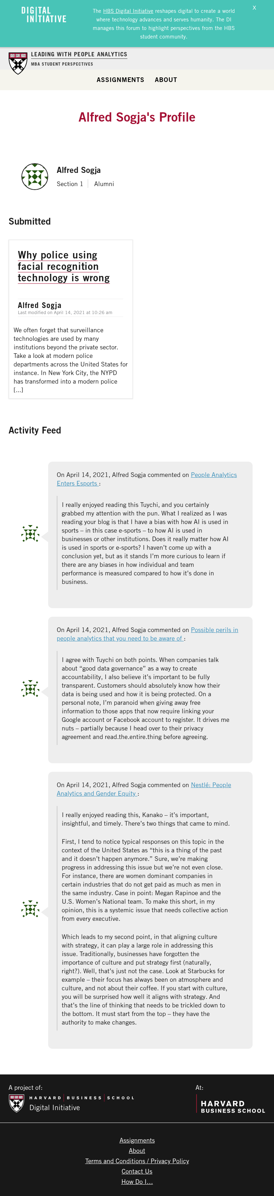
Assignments (120, 79)
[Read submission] (70, 319)
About (166, 79)
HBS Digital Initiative (128, 10)
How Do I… (137, 1181)
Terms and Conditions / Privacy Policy (137, 1161)
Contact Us (137, 1171)
